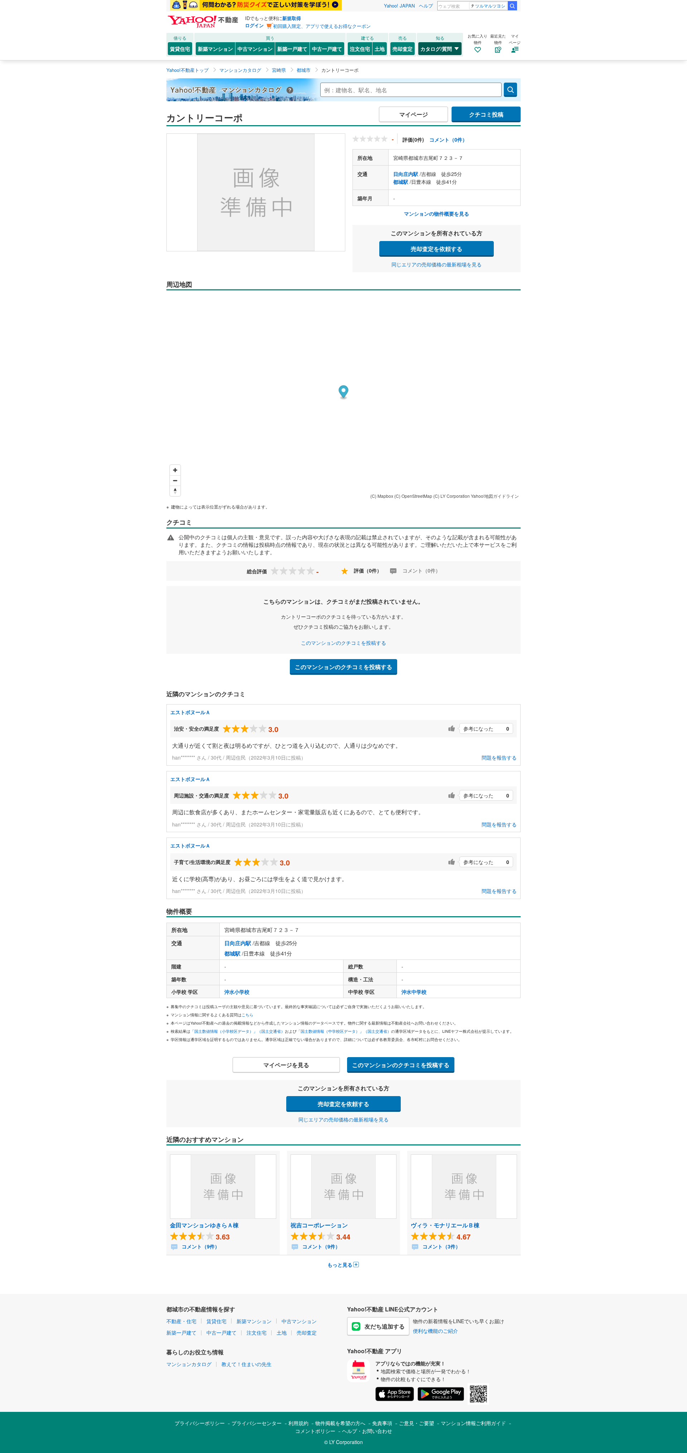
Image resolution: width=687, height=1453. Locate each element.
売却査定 (403, 48)
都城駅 (400, 181)
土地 (380, 48)
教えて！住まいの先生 (246, 1364)
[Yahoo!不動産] (204, 17)
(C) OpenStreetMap (413, 496)
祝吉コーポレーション (319, 1225)
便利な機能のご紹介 (435, 1330)
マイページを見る (286, 1065)
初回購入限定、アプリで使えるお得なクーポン (322, 26)
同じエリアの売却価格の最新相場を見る (436, 264)
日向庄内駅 (405, 173)
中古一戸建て (327, 48)
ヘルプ (426, 5)
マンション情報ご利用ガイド (473, 1423)
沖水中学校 (414, 991)
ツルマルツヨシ (490, 6)
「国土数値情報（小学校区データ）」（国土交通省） (237, 1031)
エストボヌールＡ (190, 712)
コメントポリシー (315, 1430)
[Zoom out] (175, 480)
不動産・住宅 (181, 1321)
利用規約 (298, 1423)
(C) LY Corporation (451, 496)
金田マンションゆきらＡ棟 (204, 1225)
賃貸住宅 (180, 48)
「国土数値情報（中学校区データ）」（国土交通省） (344, 1031)
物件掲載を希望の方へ (340, 1423)
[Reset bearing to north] (175, 491)
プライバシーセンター (257, 1423)
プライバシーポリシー (200, 1423)
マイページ (413, 114)
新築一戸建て (292, 48)
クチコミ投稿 (486, 114)
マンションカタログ (188, 1364)
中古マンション (255, 48)
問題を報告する (499, 757)
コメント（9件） (200, 1246)
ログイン (254, 25)
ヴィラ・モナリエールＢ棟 (445, 1225)
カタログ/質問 (436, 48)
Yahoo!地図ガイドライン (495, 496)
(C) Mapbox (381, 496)
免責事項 (382, 1423)
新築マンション (215, 48)
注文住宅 (360, 48)
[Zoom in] (175, 470)
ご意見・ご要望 (416, 1423)
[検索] (512, 5)
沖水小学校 (236, 991)
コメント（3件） (441, 1246)
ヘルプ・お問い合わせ (367, 1430)
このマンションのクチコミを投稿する (343, 642)
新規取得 (291, 18)
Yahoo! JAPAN (399, 5)
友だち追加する (385, 1326)
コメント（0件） (448, 139)
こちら (247, 1014)
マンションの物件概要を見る (436, 213)
